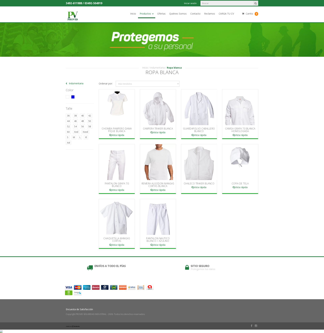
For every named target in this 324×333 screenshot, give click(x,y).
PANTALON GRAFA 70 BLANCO (117, 185)
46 (75, 121)
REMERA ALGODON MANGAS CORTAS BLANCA (158, 185)
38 (75, 115)
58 (89, 126)
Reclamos (209, 13)
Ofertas (161, 13)
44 (68, 121)
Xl (86, 137)
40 (82, 115)
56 (82, 126)
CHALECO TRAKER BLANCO (199, 183)
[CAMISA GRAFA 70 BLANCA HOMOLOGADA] (240, 107)
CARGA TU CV (226, 13)
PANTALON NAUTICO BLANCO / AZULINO (158, 239)
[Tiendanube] (73, 326)
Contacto (195, 13)
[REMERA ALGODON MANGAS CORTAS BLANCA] (158, 162)
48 (82, 121)
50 (89, 121)
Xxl (68, 142)
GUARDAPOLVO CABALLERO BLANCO (199, 130)
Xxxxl (85, 131)
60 (68, 131)
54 (75, 126)
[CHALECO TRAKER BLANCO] (199, 162)
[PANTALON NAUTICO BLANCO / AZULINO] (158, 217)
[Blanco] (67, 97)
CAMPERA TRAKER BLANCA (158, 128)
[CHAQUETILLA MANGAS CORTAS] (117, 217)
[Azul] (73, 97)
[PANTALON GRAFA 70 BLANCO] (117, 162)
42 (89, 115)
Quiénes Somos (178, 13)
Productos (145, 13)
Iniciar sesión (190, 3)
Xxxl (76, 131)
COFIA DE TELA (240, 183)
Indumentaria (157, 67)
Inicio (133, 13)
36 (68, 115)
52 (68, 126)
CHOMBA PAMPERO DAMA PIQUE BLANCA (117, 130)
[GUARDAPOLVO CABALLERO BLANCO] (199, 107)
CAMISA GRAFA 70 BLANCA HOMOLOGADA (240, 130)
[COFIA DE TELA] (240, 162)
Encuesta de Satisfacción (79, 309)
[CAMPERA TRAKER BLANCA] (158, 107)
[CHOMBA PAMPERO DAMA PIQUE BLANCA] (117, 107)
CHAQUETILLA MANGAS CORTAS (116, 239)
